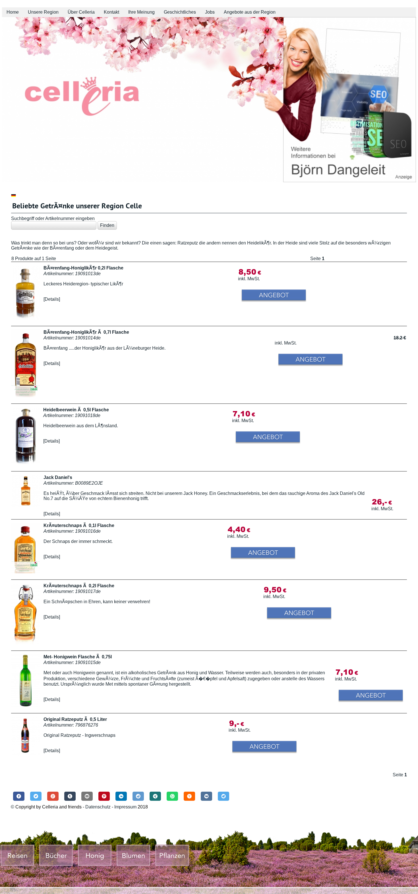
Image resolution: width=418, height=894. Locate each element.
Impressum (126, 806)
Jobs (210, 12)
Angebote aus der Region (250, 12)
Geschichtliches (180, 12)
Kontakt (111, 12)
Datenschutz (98, 806)
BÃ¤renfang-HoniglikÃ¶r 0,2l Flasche (83, 267)
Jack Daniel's (58, 477)
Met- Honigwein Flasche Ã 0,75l (78, 656)
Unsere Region (43, 12)
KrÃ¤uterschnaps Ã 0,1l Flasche (79, 525)
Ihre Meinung (141, 12)
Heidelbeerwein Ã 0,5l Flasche (76, 409)
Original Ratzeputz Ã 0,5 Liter (75, 719)
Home (13, 12)
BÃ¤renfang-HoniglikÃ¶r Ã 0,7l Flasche (86, 332)
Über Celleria (81, 12)
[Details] (52, 299)
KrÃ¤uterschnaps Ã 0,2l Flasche (79, 585)
